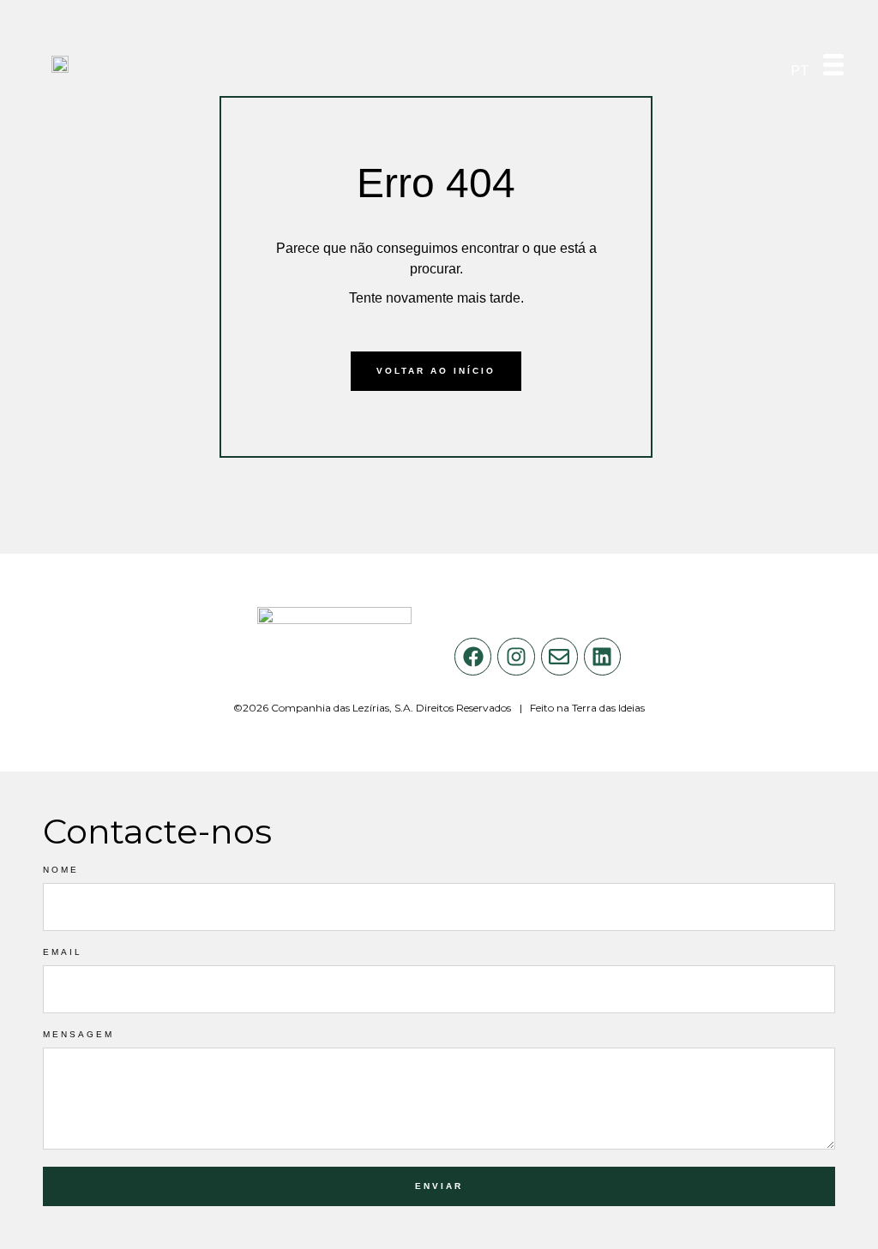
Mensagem (78, 1034)
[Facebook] (472, 656)
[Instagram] (515, 656)
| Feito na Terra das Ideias (582, 707)
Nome (61, 870)
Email (62, 952)
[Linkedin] (602, 656)
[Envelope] (559, 656)
